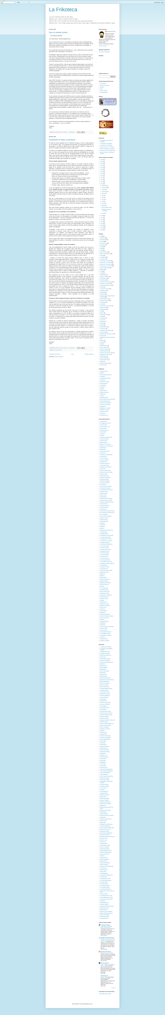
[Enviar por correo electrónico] (77, 132)
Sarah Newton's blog (105, 845)
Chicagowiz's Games (105, 693)
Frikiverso (102, 526)
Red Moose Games (104, 831)
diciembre (104, 185)
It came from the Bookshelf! (106, 771)
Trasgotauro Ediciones (105, 378)
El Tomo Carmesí (104, 507)
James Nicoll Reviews (105, 772)
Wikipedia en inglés (104, 409)
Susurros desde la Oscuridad (107, 626)
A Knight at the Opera (105, 651)
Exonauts (102, 730)
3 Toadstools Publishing (105, 647)
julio (103, 195)
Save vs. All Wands (104, 847)
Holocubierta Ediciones (105, 285)
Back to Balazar (103, 667)
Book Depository (104, 92)
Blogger (91, 1004)
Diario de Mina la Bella (105, 470)
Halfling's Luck (103, 755)
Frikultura (102, 238)
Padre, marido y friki (104, 591)
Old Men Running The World (106, 815)
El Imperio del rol (104, 491)
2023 (101, 165)
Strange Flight (103, 861)
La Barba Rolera (104, 533)
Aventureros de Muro (105, 283)
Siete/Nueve (103, 623)
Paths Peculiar (103, 820)
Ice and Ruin (103, 765)
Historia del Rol (103, 252)
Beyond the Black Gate (105, 678)
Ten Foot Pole (103, 868)
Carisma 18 (103, 453)
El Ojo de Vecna (104, 493)
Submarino (102, 624)
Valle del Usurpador (104, 363)
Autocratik (102, 664)
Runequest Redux (104, 621)
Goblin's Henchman (104, 746)
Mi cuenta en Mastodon (104, 51)
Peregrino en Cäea (104, 593)
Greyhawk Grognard (105, 751)
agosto (103, 193)
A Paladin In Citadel (105, 925)
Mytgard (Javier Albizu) (105, 582)
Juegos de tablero (104, 276)
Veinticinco (102, 637)
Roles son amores (104, 617)
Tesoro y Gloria (103, 628)
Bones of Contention (105, 683)
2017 (101, 177)
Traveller (102, 292)
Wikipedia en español (105, 408)
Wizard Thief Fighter (104, 914)
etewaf (101, 316)
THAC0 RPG (103, 871)
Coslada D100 (103, 461)
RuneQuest (102, 280)
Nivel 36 (102, 586)
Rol (54, 350)
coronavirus (103, 328)
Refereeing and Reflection (106, 833)
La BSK (102, 395)
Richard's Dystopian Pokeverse (107, 836)
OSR (101, 248)
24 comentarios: (71, 347)
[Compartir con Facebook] (82, 132)
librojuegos (102, 274)
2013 (101, 215)
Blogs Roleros (103, 307)
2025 (101, 161)
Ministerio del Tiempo (105, 354)
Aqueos (102, 340)
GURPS (102, 325)
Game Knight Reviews (105, 739)
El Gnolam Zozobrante (105, 488)
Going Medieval (104, 748)
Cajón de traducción (105, 451)
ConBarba (102, 376)
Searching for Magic (104, 848)
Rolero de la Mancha (105, 614)
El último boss (103, 509)
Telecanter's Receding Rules (107, 866)
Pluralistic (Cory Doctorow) (106, 824)
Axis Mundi (102, 318)
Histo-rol (102, 528)
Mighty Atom (103, 805)
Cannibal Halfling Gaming (106, 688)
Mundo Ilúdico (103, 577)
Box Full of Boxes (104, 685)
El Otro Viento (103, 495)
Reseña (102, 241)
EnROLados (103, 394)
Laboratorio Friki (104, 556)
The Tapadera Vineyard (105, 631)
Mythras (102, 269)
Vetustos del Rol (104, 638)
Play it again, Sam (104, 596)
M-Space (102, 335)
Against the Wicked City (105, 655)
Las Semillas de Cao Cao (106, 561)
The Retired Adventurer (105, 889)
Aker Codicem (103, 428)
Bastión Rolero (103, 442)
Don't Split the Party (104, 707)
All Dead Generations (105, 660)
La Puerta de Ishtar (104, 553)
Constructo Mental (104, 460)
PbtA (101, 311)
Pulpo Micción (103, 602)
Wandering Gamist (104, 908)
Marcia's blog (103, 796)
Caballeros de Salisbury (105, 330)
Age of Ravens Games (105, 658)
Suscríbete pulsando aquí (105, 993)
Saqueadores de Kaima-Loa (106, 333)
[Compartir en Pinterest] (84, 132)
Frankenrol (102, 524)
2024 (101, 163)
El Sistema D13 (103, 503)
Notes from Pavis (104, 813)
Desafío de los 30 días (105, 260)
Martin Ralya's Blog (104, 798)
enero (103, 213)
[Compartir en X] (81, 132)
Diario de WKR (103, 474)
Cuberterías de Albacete (105, 467)
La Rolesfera (103, 385)
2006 (101, 229)
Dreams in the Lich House (106, 713)
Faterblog (102, 523)
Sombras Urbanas (104, 349)
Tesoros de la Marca (105, 85)
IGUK (101, 89)
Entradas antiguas (89, 354)
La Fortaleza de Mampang (106, 544)
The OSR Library (104, 883)
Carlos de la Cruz (111, 31)
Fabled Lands (103, 732)
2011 (101, 219)
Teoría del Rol (59, 350)
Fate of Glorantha (104, 521)
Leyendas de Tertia (104, 567)
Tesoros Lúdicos (104, 630)
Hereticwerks (103, 758)
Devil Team (102, 468)
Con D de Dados (104, 458)
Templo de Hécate (104, 392)
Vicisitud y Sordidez (104, 640)
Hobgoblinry (103, 762)
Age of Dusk (103, 657)
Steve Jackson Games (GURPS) (107, 399)
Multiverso (102, 574)
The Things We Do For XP (106, 895)
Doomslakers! (103, 709)
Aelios (101, 287)
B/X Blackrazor (103, 665)
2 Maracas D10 (103, 421)
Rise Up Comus (104, 838)
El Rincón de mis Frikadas (106, 498)
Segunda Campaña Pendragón (107, 337)
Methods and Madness (105, 802)
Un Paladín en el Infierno (106, 635)
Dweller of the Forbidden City (107, 723)
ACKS (101, 255)
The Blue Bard (103, 876)
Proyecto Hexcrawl (104, 300)
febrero (103, 205)
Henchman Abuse (104, 757)
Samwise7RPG (103, 843)
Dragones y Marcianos (105, 477)
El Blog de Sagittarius (105, 481)
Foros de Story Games (105, 404)
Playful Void (103, 822)
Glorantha (102, 245)
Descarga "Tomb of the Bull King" (108, 150)
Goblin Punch (103, 744)
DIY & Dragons (103, 706)
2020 (101, 171)
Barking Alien (103, 669)
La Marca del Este (104, 547)
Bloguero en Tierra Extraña (106, 446)
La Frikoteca (63, 9)
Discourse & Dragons (105, 704)
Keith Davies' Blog (104, 778)
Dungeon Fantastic (104, 716)
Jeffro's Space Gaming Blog (106, 776)
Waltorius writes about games (107, 906)
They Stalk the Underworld (106, 899)
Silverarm (102, 855)
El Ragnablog (103, 496)
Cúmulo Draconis (104, 359)
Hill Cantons (103, 760)
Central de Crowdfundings (106, 454)
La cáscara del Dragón (105, 537)
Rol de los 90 (103, 607)
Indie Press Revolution (105, 402)
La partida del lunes (104, 551)
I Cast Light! (103, 763)
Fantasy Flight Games (105, 401)
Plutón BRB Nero (104, 298)
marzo (103, 203)
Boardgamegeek (104, 397)
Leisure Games (103, 90)
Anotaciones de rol (104, 430)
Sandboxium (103, 290)
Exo (101, 344)
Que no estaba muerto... (59, 32)
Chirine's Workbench (105, 695)
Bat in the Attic (103, 674)
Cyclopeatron (103, 699)
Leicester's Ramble (104, 786)
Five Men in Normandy (105, 735)
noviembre (104, 187)
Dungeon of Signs (104, 718)
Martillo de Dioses (104, 572)
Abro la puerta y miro (105, 426)
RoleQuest (102, 612)
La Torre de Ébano (104, 554)
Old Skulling (103, 817)
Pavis (101, 273)
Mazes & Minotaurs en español (107, 148)
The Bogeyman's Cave (105, 878)
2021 (101, 169)
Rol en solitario (103, 347)
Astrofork (102, 435)
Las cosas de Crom (104, 558)
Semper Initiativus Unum (106, 850)
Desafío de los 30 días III (106, 264)
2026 (101, 159)
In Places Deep (103, 767)
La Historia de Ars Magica (106, 143)
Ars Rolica (102, 433)
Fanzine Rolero (103, 383)
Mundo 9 (102, 575)
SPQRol (102, 388)
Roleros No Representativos (106, 616)
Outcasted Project (104, 589)
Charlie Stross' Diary (105, 692)
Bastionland (103, 672)
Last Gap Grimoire (104, 784)
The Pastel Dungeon (105, 885)
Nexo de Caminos (104, 584)
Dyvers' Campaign (104, 727)
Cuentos (102, 342)
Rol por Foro (103, 332)
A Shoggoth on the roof (105, 423)
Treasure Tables (104, 411)
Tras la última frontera (105, 633)
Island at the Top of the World (107, 952)
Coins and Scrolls (104, 697)
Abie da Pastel (103, 425)
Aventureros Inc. (104, 440)
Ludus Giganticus (104, 791)
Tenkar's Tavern (103, 869)
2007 (101, 228)
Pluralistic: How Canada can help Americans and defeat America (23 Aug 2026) (108, 940)
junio (103, 197)
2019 (101, 173)
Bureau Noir (103, 449)
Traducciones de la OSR (106, 305)
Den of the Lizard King (105, 702)
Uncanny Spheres (104, 904)
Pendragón (102, 239)
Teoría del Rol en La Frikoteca (107, 147)
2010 (101, 221)
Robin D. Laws (103, 840)
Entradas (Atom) (59, 356)
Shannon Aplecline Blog (105, 852)
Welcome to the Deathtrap (106, 911)
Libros (101, 246)
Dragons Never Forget (105, 711)
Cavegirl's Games (104, 690)
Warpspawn (103, 406)
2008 (101, 225)
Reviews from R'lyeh (105, 834)
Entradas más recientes (54, 354)
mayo (103, 199)
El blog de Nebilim (104, 479)
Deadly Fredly (103, 700)
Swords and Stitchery (105, 862)
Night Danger (103, 812)
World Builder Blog (104, 916)
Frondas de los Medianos (106, 281)
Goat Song (102, 742)
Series (101, 304)
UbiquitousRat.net (104, 902)
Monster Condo (104, 977)
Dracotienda (103, 83)
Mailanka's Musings (104, 795)
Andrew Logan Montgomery (106, 662)
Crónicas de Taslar (104, 465)
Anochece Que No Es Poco (106, 352)
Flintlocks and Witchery (105, 737)
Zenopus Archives (104, 918)
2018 (101, 175)
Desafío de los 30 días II (105, 262)
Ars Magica (102, 257)
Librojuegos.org (104, 568)
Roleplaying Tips (104, 415)
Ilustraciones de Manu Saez (106, 530)
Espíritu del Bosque (104, 267)
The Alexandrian (104, 873)
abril (103, 201)
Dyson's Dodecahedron (105, 725)
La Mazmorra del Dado (105, 549)
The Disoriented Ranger (105, 880)
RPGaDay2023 (103, 326)
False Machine (103, 734)
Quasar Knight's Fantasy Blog (107, 827)
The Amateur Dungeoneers (106, 875)
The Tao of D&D (104, 894)
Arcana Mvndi (103, 432)
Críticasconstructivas (105, 463)
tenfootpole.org (104, 975)
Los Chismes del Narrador (106, 570)
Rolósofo (102, 619)
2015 (101, 181)
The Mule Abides (104, 882)
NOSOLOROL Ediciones (106, 374)
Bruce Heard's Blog (104, 686)
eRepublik (102, 302)
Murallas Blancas (104, 581)
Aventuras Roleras (104, 439)
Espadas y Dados (104, 518)
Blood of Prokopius (104, 681)
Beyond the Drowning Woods (107, 679)
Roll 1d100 (102, 841)
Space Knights (103, 358)
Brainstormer (103, 447)
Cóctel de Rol (103, 456)
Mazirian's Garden (104, 800)
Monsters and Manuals (105, 810)
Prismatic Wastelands (105, 826)
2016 (101, 179)
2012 (101, 217)
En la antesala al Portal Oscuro (107, 512)
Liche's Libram (103, 788)
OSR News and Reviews (106, 819)
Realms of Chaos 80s (105, 829)
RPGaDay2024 (103, 345)
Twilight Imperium (104, 350)
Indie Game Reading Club (106, 769)
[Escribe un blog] (79, 132)
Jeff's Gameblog (104, 774)
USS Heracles (103, 278)
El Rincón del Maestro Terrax (107, 502)
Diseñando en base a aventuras (62, 140)
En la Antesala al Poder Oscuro (107, 510)
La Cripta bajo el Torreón (106, 538)
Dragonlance (103, 309)
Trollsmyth (102, 900)
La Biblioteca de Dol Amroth (106, 535)
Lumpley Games (104, 793)
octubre (103, 189)
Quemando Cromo (104, 603)
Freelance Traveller (104, 381)
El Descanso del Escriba (106, 486)
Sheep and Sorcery (104, 854)
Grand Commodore (104, 749)
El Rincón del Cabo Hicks (106, 500)
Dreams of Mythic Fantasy (106, 714)
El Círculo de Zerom (104, 482)
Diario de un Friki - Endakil (106, 472)
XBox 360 (102, 365)
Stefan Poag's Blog (104, 859)
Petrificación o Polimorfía (106, 595)
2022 (101, 167)
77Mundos (102, 259)
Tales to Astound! (104, 864)
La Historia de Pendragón (106, 145)
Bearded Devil (103, 676)
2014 (101, 183)
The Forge (102, 413)
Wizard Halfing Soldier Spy (106, 913)
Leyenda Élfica (103, 565)
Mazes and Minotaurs (105, 253)
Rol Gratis (102, 387)
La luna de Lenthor (104, 546)
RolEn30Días (103, 356)
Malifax (101, 361)
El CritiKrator (103, 484)
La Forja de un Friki (104, 288)
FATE (101, 250)
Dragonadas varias (104, 475)
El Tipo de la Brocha (105, 505)
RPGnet (102, 373)
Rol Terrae (102, 609)
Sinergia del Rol (104, 371)
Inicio (72, 354)
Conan (101, 319)
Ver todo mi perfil (103, 45)
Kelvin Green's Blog (104, 779)
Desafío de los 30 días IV (106, 266)
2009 (101, 223)
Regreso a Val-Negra (105, 605)
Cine (101, 271)
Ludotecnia (102, 380)
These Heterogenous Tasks (106, 897)
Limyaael (102, 789)
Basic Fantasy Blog (104, 671)
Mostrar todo (113, 987)
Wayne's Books (103, 909)
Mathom (102, 87)
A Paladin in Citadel (104, 653)
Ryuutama (102, 321)
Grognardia (102, 753)
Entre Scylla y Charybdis (106, 516)
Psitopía (102, 600)
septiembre (104, 191)
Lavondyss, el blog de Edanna (107, 563)
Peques (102, 312)
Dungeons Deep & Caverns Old (107, 720)
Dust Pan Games (104, 721)
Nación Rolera (103, 390)
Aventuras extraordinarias (106, 437)
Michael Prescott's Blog (105, 803)
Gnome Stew (103, 741)
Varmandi (102, 294)
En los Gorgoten (104, 514)
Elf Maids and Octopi (105, 728)
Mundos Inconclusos (105, 579)
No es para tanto (104, 588)
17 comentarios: (71, 132)
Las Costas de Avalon (105, 560)
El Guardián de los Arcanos (106, 489)
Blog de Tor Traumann (105, 444)
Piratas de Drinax (104, 314)
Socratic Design (104, 857)
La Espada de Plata (104, 542)
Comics (102, 323)
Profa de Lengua (104, 598)
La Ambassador (103, 532)
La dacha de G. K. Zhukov (106, 540)
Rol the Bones (103, 610)
